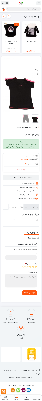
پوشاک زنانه (24, 159)
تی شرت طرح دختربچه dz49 (11, 42)
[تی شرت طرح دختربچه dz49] (11, 30)
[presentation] (9, 16)
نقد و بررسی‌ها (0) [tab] (14, 207)
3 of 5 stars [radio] (29, 267)
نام (36, 253)
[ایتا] (3, 391)
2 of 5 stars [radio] (33, 267)
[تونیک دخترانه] (31, 30)
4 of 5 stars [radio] (26, 267)
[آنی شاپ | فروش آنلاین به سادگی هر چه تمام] (21, 3)
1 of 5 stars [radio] (36, 267)
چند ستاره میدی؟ (31, 264)
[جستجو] (8, 9)
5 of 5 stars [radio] (23, 267)
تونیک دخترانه (31, 41)
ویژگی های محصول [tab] (31, 207)
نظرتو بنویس (32, 272)
